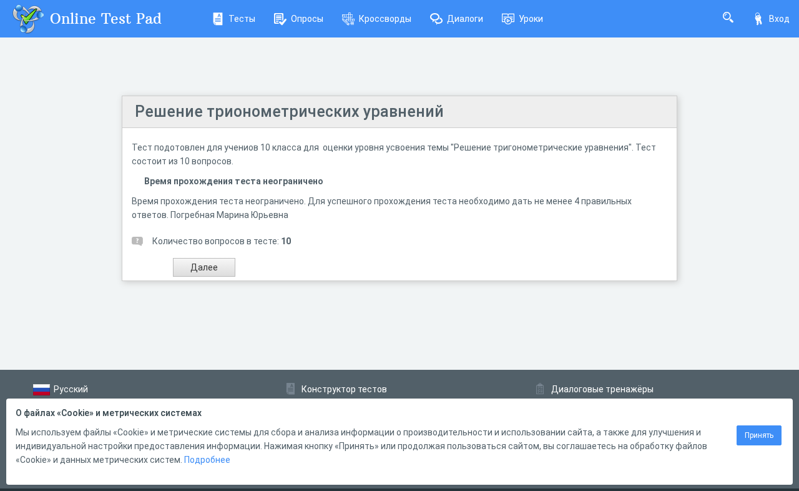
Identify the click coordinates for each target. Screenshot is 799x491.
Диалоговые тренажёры (602, 389)
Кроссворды (385, 19)
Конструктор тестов (344, 389)
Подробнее (207, 460)
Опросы (307, 19)
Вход (779, 19)
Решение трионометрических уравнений (289, 111)
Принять (759, 435)
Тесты (241, 19)
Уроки (531, 19)
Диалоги (465, 19)
